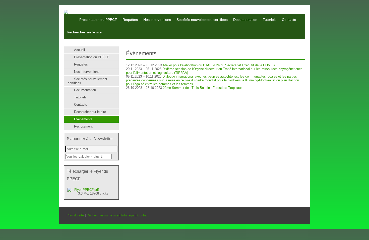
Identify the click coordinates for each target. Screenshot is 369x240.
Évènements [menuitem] (83, 119)
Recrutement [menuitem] (83, 126)
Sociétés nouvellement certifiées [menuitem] (202, 20)
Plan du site (75, 215)
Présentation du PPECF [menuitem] (98, 20)
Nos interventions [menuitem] (157, 20)
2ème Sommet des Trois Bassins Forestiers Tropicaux (202, 88)
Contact (143, 215)
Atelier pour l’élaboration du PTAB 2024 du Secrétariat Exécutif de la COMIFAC (220, 65)
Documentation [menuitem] (245, 20)
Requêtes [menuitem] (130, 20)
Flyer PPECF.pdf (91, 191)
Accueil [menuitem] (69, 16)
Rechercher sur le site (102, 215)
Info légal (128, 215)
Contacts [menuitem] (289, 20)
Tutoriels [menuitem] (269, 20)
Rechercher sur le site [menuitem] (84, 32)
